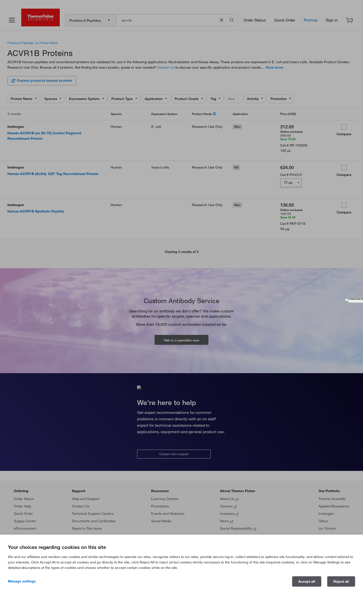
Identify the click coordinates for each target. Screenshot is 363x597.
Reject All (341, 581)
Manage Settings (22, 581)
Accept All (306, 581)
